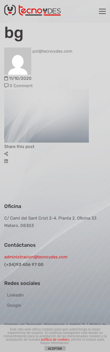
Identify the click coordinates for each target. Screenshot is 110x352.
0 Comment (21, 85)
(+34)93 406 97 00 (23, 264)
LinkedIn (15, 295)
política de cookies (55, 340)
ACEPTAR (55, 348)
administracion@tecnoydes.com (35, 256)
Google (14, 305)
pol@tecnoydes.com (51, 51)
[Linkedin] (6, 161)
